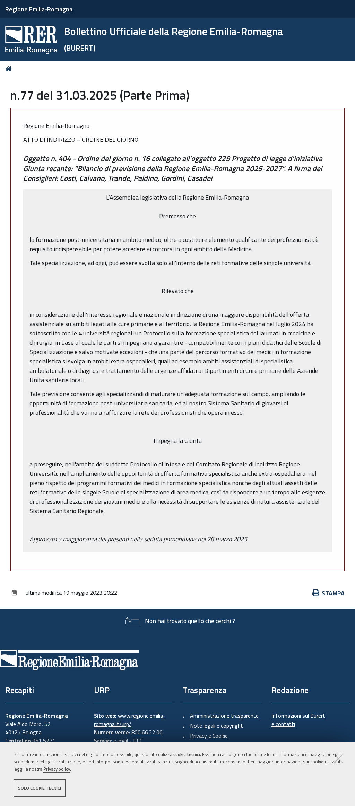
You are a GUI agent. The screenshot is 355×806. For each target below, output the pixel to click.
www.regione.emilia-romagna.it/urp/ (129, 719)
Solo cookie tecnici (39, 788)
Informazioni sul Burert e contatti (298, 719)
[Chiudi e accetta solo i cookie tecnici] (338, 758)
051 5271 (43, 740)
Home (10, 69)
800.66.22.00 (147, 732)
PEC (137, 740)
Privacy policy (56, 768)
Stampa (333, 593)
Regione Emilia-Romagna (38, 9)
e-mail (120, 740)
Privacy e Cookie (209, 735)
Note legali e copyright (216, 725)
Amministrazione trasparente (224, 715)
